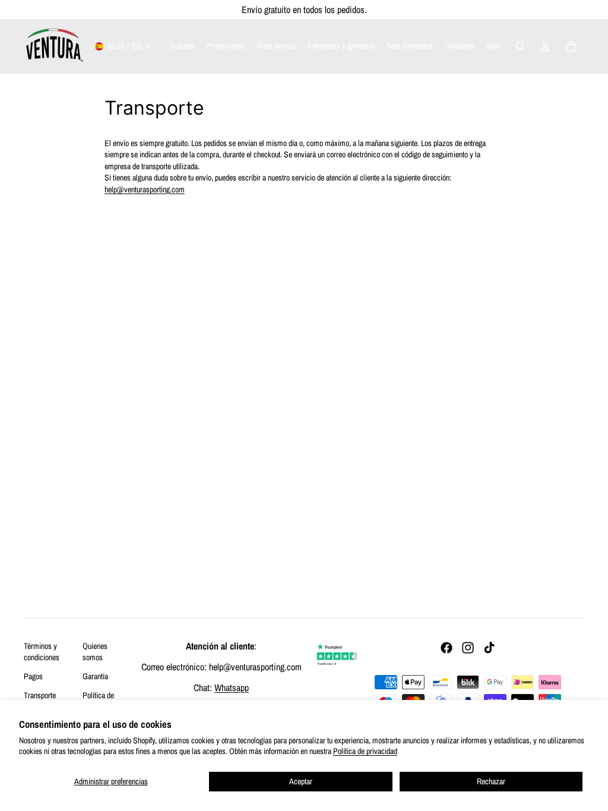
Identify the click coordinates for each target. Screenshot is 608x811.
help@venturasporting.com (144, 189)
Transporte (40, 695)
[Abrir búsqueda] (520, 46)
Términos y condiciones (41, 652)
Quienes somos (95, 652)
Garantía (95, 676)
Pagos (33, 676)
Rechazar (491, 781)
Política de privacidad (365, 751)
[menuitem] (492, 46)
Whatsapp (231, 687)
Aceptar (300, 781)
